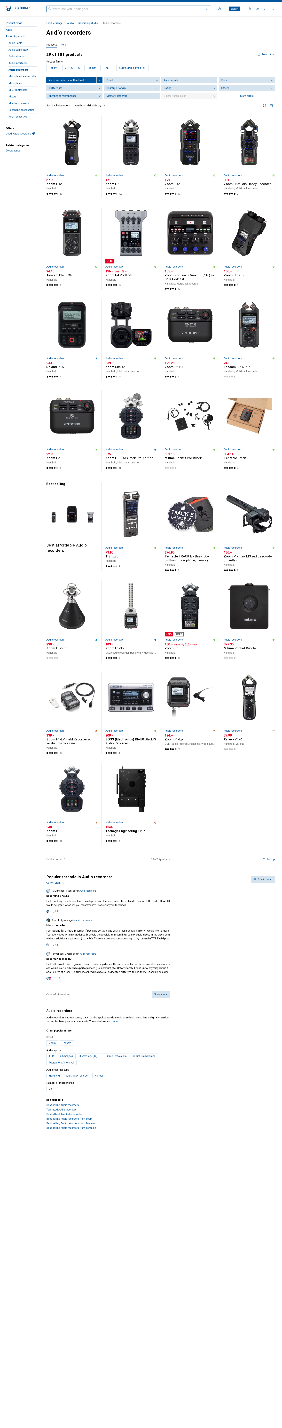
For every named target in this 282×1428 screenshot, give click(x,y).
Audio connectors (18, 49)
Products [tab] (51, 44)
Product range (14, 23)
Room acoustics (17, 116)
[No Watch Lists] (265, 8)
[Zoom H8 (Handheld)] (71, 804)
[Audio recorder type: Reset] (99, 80)
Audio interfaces (18, 63)
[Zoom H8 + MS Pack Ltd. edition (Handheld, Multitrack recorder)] (131, 431)
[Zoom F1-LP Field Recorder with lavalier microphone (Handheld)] (71, 713)
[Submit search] (49, 9)
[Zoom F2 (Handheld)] (71, 431)
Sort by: (50, 105)
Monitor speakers (18, 103)
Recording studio (15, 36)
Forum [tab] (64, 44)
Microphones (15, 83)
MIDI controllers (17, 89)
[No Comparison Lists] (257, 8)
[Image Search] (207, 9)
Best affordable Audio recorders (65, 1114)
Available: (80, 105)
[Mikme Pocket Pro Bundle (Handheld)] (190, 431)
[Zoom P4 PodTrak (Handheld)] (131, 249)
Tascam (91, 67)
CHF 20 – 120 (72, 67)
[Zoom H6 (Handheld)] (190, 621)
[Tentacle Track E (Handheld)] (249, 431)
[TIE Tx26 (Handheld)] (131, 528)
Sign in (234, 8)
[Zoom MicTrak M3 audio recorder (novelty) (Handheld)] (249, 528)
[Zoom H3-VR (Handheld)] (71, 621)
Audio (9, 29)
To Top (270, 859)
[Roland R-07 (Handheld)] (71, 340)
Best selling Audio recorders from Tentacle (71, 1127)
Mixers (12, 96)
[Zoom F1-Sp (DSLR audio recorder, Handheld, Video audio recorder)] (131, 621)
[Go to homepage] (18, 8)
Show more (160, 994)
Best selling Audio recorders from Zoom (69, 1118)
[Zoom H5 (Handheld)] (131, 157)
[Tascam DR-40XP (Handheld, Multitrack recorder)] (249, 340)
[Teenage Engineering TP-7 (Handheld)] (131, 804)
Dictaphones (13, 150)
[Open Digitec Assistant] (249, 8)
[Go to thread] (160, 901)
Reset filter (268, 54)
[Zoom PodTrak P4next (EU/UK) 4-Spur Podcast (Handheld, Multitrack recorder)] (190, 249)
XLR (107, 67)
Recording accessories (21, 109)
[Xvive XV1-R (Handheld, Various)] (249, 713)
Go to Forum (53, 882)
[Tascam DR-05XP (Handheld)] (71, 249)
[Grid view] (264, 105)
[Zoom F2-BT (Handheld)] (190, 340)
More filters (247, 95)
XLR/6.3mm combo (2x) (132, 67)
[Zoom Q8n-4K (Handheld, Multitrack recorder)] (131, 340)
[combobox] (63, 105)
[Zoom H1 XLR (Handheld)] (249, 249)
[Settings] (219, 8)
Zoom (53, 67)
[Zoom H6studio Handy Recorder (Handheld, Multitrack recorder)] (249, 157)
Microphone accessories (22, 76)
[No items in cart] (272, 8)
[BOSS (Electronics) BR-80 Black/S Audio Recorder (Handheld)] (131, 713)
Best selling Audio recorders (62, 1105)
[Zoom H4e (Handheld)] (190, 157)
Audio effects (16, 56)
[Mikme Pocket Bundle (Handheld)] (249, 621)
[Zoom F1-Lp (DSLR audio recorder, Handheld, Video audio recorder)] (190, 713)
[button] (96, 175)
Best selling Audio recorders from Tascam (70, 1123)
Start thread (265, 879)
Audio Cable (15, 43)
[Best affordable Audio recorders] (71, 517)
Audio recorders (18, 69)
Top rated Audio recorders (61, 1109)
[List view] (271, 105)
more (115, 1021)
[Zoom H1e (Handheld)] (71, 157)
